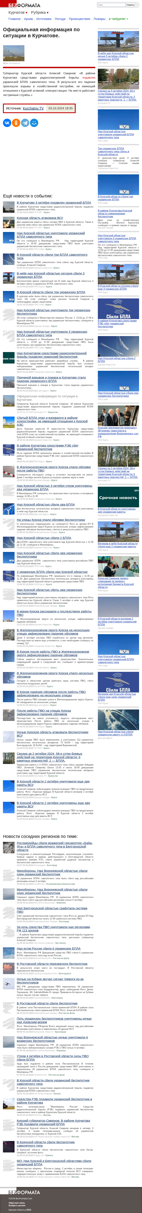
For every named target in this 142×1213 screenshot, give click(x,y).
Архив (28, 19)
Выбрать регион (17, 1205)
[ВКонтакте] (7, 123)
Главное (14, 19)
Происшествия (79, 19)
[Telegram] (25, 123)
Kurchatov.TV (33, 108)
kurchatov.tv (14, 63)
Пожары (99, 19)
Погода (60, 19)
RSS (29, 1210)
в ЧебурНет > (118, 19)
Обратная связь (17, 1203)
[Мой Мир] (34, 123)
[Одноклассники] (16, 123)
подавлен (88, 77)
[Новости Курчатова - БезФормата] (21, 4)
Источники (43, 19)
